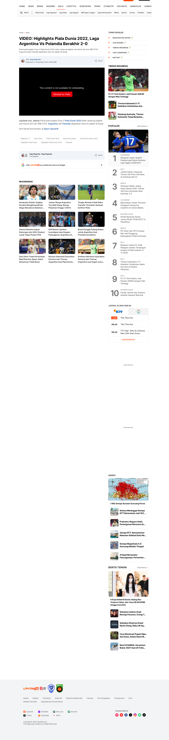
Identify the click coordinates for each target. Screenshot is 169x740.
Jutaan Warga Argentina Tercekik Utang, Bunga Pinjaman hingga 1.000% (59, 205)
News (31, 6)
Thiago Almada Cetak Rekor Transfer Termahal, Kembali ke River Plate (90, 205)
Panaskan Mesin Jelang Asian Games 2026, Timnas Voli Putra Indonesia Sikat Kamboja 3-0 (132, 190)
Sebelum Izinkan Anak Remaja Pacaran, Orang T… (133, 613)
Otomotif (109, 6)
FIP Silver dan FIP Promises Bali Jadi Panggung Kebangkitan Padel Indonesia (133, 233)
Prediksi (141, 13)
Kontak (25, 698)
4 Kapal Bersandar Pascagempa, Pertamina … (133, 556)
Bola (60, 6)
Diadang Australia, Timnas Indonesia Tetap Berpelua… (131, 115)
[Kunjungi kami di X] (130, 715)
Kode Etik (58, 698)
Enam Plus (135, 6)
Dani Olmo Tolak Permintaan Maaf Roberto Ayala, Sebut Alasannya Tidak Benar (32, 259)
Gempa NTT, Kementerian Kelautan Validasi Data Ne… (133, 534)
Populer (114, 126)
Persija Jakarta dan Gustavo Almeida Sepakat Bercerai (133, 293)
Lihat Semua (141, 126)
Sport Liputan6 (51, 128)
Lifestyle (71, 6)
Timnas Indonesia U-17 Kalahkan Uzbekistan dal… (130, 104)
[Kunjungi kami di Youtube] (121, 715)
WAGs (116, 13)
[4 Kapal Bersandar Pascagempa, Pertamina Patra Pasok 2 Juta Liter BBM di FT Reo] (114, 556)
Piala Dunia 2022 (73, 120)
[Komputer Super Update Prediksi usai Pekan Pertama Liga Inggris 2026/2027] (128, 141)
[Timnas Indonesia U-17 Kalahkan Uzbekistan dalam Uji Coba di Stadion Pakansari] (112, 105)
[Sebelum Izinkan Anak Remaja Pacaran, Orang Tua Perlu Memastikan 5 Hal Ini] (114, 613)
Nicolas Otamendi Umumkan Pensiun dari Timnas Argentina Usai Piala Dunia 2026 (61, 259)
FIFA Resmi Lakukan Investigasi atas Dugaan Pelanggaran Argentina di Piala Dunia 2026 (60, 232)
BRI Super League (88, 13)
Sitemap (90, 698)
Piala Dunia (39, 13)
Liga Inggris (74, 13)
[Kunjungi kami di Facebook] (126, 715)
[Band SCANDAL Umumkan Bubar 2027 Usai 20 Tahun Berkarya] (114, 647)
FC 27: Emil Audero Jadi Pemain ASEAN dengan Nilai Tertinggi (126, 95)
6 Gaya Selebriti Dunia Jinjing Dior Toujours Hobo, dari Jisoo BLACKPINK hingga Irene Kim (127, 602)
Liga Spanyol (51, 13)
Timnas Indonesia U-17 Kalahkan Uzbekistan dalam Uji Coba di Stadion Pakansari (133, 265)
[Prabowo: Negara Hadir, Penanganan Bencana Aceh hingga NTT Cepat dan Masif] (114, 523)
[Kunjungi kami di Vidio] (117, 715)
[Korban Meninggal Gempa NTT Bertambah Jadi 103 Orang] (114, 512)
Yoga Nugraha (35, 59)
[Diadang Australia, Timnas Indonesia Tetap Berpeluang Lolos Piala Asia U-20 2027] (112, 116)
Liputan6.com (42, 722)
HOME (22, 6)
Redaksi (35, 698)
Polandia (66, 123)
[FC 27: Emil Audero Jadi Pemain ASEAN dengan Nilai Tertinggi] (128, 80)
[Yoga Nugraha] (23, 61)
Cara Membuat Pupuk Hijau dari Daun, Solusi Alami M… (133, 635)
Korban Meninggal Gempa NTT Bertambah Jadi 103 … (133, 511)
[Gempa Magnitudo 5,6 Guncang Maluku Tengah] (114, 545)
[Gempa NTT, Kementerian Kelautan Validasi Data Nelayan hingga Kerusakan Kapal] (114, 534)
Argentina (53, 123)
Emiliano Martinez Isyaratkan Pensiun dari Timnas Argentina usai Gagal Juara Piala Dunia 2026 (91, 259)
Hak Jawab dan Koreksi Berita (52, 702)
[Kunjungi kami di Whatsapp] (139, 715)
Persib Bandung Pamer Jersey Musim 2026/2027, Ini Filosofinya (133, 219)
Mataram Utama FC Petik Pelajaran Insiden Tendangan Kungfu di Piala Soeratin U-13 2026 (133, 249)
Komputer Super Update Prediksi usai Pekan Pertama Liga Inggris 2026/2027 (133, 160)
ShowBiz (50, 6)
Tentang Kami (119, 698)
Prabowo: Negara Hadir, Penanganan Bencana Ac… (133, 523)
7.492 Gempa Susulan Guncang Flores (127, 503)
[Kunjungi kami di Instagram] (135, 715)
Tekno (97, 6)
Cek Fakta (122, 6)
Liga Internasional (104, 13)
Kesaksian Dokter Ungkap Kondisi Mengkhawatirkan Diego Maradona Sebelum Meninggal (31, 205)
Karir (130, 698)
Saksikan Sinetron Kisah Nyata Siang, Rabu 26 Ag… (132, 624)
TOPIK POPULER (115, 32)
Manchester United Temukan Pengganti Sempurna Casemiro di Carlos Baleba (133, 205)
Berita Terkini (117, 567)
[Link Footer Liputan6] (34, 688)
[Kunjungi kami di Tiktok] (144, 715)
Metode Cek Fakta (30, 702)
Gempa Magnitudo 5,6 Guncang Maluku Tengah (132, 545)
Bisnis (40, 6)
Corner (132, 13)
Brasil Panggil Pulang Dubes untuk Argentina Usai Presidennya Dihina (91, 232)
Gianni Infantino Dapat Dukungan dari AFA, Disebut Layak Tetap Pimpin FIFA (32, 232)
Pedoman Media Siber (74, 698)
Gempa (112, 475)
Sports (124, 13)
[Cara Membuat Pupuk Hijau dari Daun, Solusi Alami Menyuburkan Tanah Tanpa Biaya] (114, 635)
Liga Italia (63, 13)
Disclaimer (47, 698)
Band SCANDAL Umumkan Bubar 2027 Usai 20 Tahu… (132, 646)
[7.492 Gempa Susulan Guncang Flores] (128, 489)
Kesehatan (85, 6)
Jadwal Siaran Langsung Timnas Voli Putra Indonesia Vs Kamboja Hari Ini (132, 174)
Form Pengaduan (103, 698)
